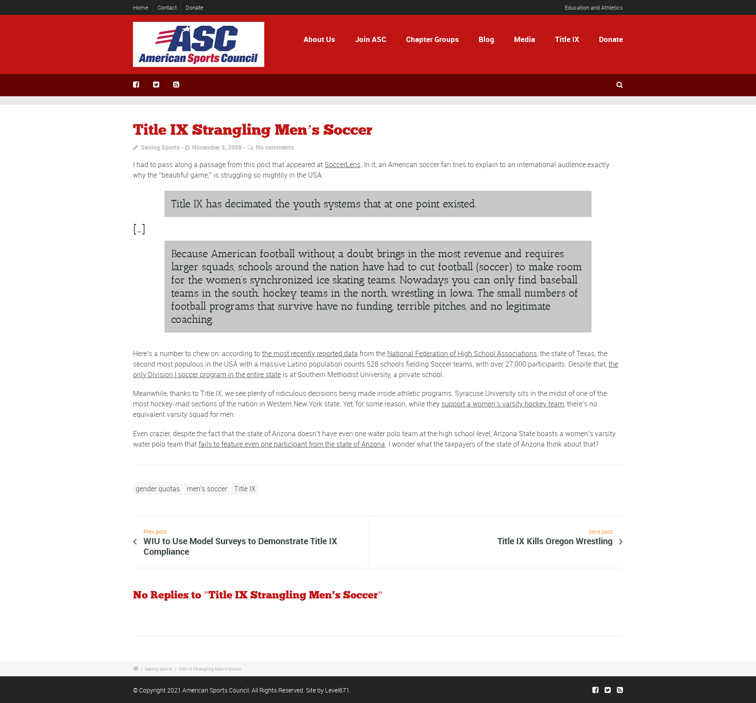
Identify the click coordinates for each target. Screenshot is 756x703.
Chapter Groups (432, 39)
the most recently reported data (310, 353)
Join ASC (370, 39)
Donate (194, 7)
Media (524, 39)
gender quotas (158, 488)
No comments (275, 147)
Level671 (337, 690)
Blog (486, 39)
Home (140, 7)
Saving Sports (160, 147)
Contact (167, 7)
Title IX (567, 39)
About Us (319, 39)
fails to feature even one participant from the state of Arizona (292, 444)
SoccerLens (342, 164)
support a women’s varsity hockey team (502, 404)
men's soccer (207, 488)
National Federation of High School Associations (462, 353)
